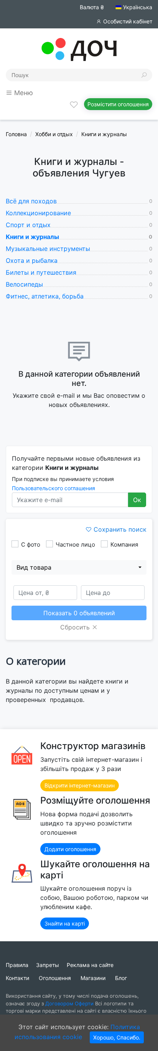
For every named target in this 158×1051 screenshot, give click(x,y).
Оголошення (55, 978)
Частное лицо (75, 544)
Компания (124, 544)
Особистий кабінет (127, 21)
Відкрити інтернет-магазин (79, 785)
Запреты (47, 965)
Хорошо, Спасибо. (116, 1037)
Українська (137, 7)
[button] (79, 567)
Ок (137, 500)
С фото (30, 544)
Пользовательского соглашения (53, 488)
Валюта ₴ (92, 7)
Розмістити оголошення (118, 104)
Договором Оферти (69, 1003)
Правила (17, 965)
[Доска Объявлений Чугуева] (79, 49)
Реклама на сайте (90, 965)
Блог (121, 978)
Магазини (93, 978)
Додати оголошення (70, 849)
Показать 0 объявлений (79, 613)
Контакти (17, 978)
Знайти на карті (64, 923)
